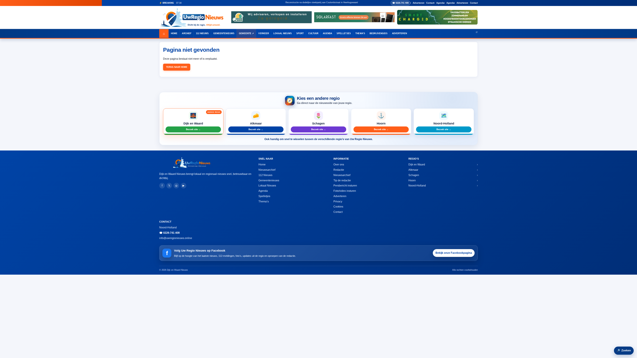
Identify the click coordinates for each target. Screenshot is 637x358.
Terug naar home (176, 67)
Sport (300, 33)
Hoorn (412, 180)
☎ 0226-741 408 (400, 3)
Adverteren (418, 3)
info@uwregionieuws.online (175, 238)
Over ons (338, 164)
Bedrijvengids (379, 33)
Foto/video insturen (344, 190)
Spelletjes (344, 33)
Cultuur (313, 33)
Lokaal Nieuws (282, 33)
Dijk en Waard (416, 164)
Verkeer (263, 33)
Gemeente (245, 33)
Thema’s (360, 33)
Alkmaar (413, 169)
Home (174, 33)
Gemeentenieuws (224, 33)
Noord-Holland (417, 185)
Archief (186, 33)
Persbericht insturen (345, 185)
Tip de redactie (342, 180)
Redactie (338, 169)
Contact (430, 3)
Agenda (440, 3)
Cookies (338, 206)
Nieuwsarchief (266, 169)
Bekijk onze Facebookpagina (453, 252)
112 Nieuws (202, 33)
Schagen (413, 175)
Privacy (337, 201)
